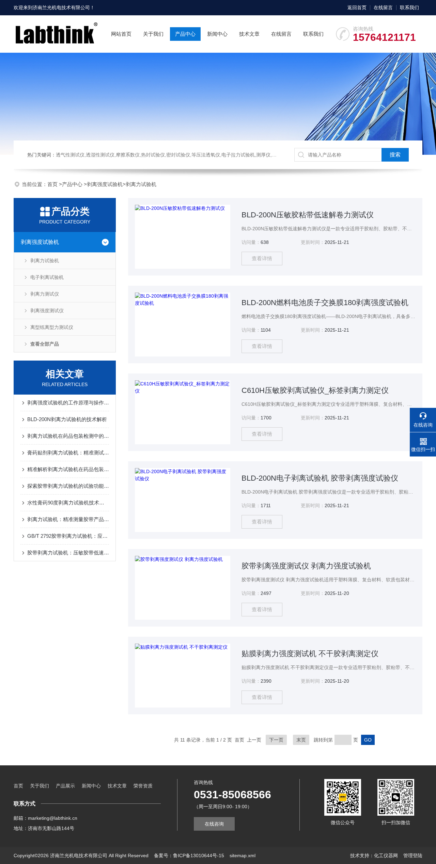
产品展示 (65, 785)
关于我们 (153, 34)
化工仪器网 (386, 855)
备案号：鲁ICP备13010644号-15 (189, 855)
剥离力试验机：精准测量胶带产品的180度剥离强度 (68, 519)
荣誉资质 (143, 785)
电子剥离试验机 (47, 277)
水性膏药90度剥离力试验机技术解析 (68, 502)
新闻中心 (217, 34)
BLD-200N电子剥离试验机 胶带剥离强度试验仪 (320, 478)
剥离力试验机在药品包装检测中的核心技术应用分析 (68, 436)
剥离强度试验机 (105, 184)
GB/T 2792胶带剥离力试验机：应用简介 (68, 536)
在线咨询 (214, 824)
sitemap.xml (242, 855)
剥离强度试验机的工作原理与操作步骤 (68, 402)
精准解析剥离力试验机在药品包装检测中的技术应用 (68, 469)
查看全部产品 (44, 344)
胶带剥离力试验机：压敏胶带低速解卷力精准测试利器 (68, 552)
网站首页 (121, 34)
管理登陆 (412, 855)
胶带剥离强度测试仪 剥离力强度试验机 (306, 566)
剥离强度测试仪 (47, 310)
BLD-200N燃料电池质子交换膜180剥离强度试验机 (325, 302)
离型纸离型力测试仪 (51, 327)
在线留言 (383, 7)
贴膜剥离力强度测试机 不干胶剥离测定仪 (310, 653)
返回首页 (357, 7)
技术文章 (249, 34)
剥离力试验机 (141, 184)
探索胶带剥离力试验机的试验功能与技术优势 (68, 486)
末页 (301, 740)
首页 (53, 184)
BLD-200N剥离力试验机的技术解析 (67, 419)
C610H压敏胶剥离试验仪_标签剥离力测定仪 (315, 390)
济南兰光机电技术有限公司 (61, 7)
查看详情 (262, 258)
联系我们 (409, 7)
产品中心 (185, 34)
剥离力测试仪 (44, 294)
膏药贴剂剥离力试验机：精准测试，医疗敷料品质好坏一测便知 (68, 452)
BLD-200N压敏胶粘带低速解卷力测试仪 (308, 215)
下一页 (276, 740)
